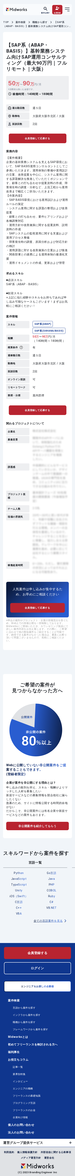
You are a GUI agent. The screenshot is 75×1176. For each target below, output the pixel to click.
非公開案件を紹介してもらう (37, 826)
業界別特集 (19, 1074)
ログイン (37, 968)
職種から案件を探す (24, 1022)
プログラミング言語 (24, 1103)
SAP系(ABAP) (42, 324)
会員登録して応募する (37, 138)
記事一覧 (18, 1067)
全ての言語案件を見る (48, 920)
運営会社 (49, 1157)
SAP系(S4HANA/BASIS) (49, 330)
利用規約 (9, 1152)
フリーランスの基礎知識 (27, 1095)
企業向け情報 (20, 1117)
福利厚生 (14, 1052)
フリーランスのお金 (24, 1110)
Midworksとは (18, 1036)
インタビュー (20, 1081)
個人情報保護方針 (27, 1152)
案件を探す (45, 13)
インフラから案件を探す (27, 1015)
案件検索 (14, 1000)
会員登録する (38, 953)
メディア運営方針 (31, 1157)
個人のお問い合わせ (21, 1124)
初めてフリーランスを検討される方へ (33, 1044)
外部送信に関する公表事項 (56, 1152)
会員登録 (57, 13)
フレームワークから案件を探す (30, 1029)
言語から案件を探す (24, 1007)
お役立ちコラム (18, 1059)
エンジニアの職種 (23, 1088)
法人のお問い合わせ (21, 1132)
